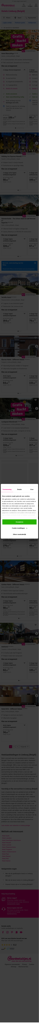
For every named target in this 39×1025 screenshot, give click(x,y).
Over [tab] (32, 489)
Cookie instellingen (18, 528)
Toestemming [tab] (6, 489)
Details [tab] (19, 489)
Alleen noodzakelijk (19, 534)
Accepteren (19, 522)
